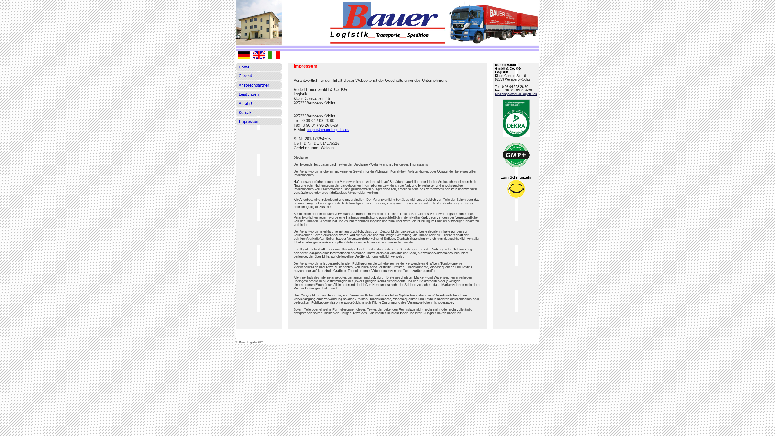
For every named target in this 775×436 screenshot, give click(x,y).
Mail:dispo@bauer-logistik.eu (516, 94)
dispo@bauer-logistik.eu (328, 129)
